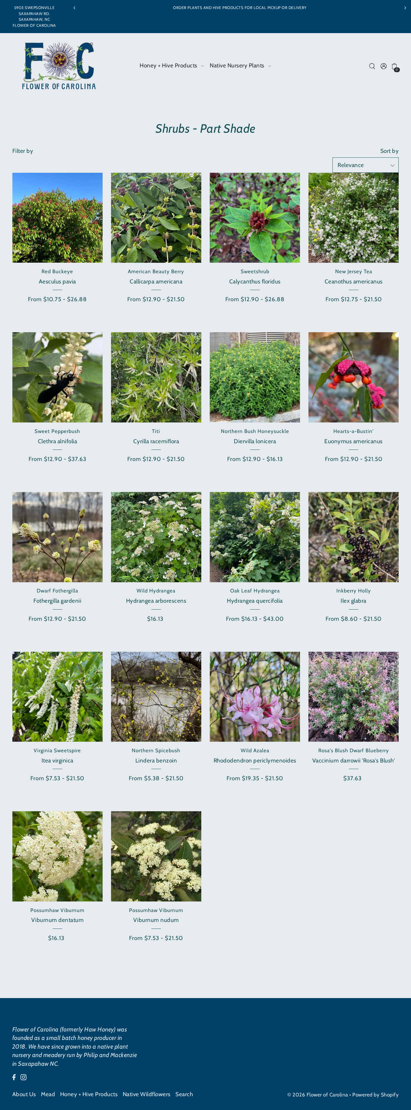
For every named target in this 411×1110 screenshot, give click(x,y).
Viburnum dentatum (57, 920)
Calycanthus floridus (255, 281)
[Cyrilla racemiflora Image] (156, 377)
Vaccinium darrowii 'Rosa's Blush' (353, 760)
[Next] (404, 7)
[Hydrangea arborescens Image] (156, 537)
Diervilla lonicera (255, 441)
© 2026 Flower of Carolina (317, 1094)
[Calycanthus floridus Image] (255, 218)
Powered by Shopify (375, 1094)
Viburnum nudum (156, 920)
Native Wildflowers (147, 1093)
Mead (48, 1093)
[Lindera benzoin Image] (156, 697)
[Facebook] (14, 1077)
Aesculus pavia (57, 281)
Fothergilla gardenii (57, 600)
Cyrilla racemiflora (156, 441)
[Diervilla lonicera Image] (255, 377)
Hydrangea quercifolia (255, 600)
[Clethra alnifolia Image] (57, 377)
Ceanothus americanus (354, 281)
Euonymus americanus (353, 441)
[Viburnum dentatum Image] (57, 856)
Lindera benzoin (156, 760)
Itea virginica (57, 760)
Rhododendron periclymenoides (255, 760)
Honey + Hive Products (89, 1093)
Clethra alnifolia (57, 441)
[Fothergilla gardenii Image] (57, 537)
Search (184, 1093)
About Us (24, 1093)
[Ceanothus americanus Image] (353, 218)
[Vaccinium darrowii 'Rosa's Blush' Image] (353, 697)
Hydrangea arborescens (156, 600)
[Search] (372, 66)
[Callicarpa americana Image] (156, 218)
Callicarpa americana (156, 281)
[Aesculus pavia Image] (57, 218)
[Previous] (74, 7)
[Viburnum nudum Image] (156, 856)
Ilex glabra (353, 600)
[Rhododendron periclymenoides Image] (255, 697)
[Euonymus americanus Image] (353, 377)
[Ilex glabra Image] (353, 537)
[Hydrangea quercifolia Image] (255, 537)
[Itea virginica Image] (57, 697)
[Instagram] (23, 1077)
